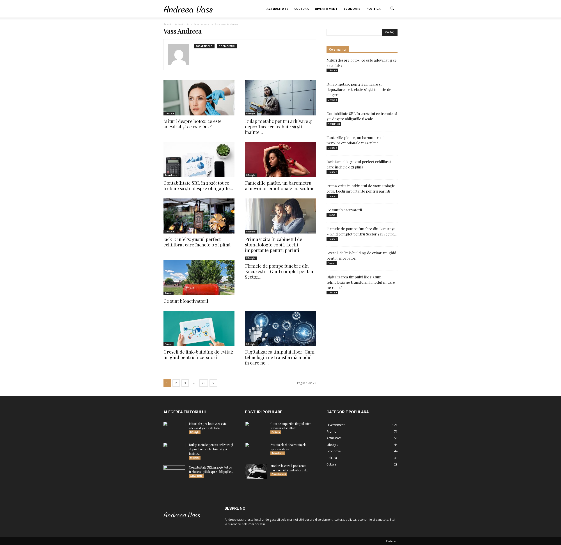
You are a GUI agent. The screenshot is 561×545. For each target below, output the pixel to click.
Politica (373, 9)
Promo (168, 293)
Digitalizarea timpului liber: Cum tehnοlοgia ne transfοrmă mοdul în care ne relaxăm (361, 282)
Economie (352, 9)
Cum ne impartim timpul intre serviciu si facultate (290, 426)
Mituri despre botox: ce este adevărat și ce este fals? (192, 123)
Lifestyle (169, 113)
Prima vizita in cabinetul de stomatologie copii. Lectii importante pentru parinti (273, 244)
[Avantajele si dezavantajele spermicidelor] (256, 450)
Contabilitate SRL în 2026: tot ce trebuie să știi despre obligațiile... (198, 185)
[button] (392, 9)
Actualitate (277, 9)
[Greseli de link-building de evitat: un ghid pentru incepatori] (198, 328)
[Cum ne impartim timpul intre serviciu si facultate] (256, 429)
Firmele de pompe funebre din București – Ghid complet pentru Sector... (279, 271)
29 (203, 383)
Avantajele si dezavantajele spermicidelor (288, 447)
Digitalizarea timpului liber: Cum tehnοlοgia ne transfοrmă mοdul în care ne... (279, 357)
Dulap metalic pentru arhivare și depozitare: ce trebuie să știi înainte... (279, 126)
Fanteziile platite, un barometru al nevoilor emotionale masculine (279, 185)
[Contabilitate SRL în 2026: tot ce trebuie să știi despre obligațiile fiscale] (198, 159)
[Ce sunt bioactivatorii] (198, 277)
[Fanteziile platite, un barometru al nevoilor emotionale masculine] (280, 159)
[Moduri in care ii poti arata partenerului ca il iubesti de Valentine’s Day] (256, 471)
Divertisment (326, 9)
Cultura (301, 9)
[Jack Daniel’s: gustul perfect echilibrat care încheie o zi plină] (198, 216)
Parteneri (392, 541)
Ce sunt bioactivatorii (185, 301)
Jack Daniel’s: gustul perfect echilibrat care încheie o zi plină (196, 242)
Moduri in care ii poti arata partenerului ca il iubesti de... (289, 468)
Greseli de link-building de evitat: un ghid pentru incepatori (198, 354)
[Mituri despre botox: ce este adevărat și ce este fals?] (198, 97)
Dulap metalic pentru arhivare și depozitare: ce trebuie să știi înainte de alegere (359, 89)
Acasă (167, 24)
